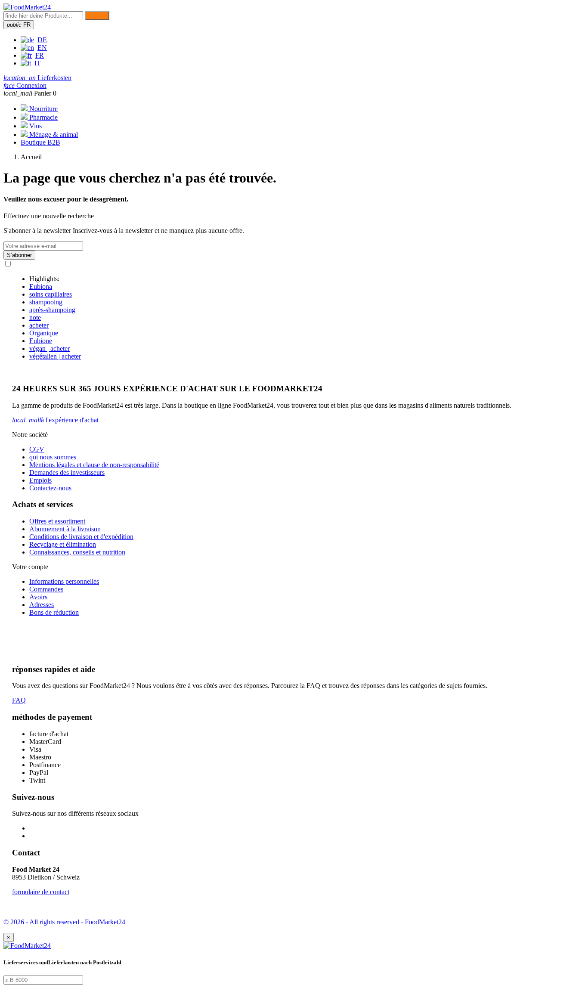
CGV (36, 449)
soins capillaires (50, 294)
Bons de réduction (54, 612)
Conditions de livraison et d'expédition (81, 536)
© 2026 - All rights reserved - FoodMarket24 (64, 922)
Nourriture (43, 108)
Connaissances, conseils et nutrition (77, 552)
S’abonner (19, 255)
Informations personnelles (64, 581)
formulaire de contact (40, 891)
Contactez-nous (50, 488)
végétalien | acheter (55, 356)
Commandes (46, 589)
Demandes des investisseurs (67, 472)
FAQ (19, 700)
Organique (43, 333)
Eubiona (40, 286)
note (35, 317)
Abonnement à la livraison (65, 529)
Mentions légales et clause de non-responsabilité (94, 464)
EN (42, 47)
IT (37, 63)
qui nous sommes (52, 457)
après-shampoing (52, 309)
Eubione (40, 340)
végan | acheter (49, 348)
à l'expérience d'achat (55, 420)
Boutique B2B (40, 142)
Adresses (41, 604)
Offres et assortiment (57, 521)
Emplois (40, 480)
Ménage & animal (53, 134)
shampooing (45, 302)
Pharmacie (43, 117)
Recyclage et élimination (62, 544)
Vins (35, 126)
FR (39, 55)
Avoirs (38, 597)
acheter (39, 325)
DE (42, 39)
